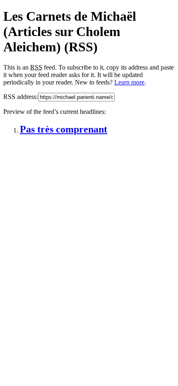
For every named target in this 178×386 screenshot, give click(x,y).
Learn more (129, 82)
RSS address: (20, 96)
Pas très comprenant (63, 129)
